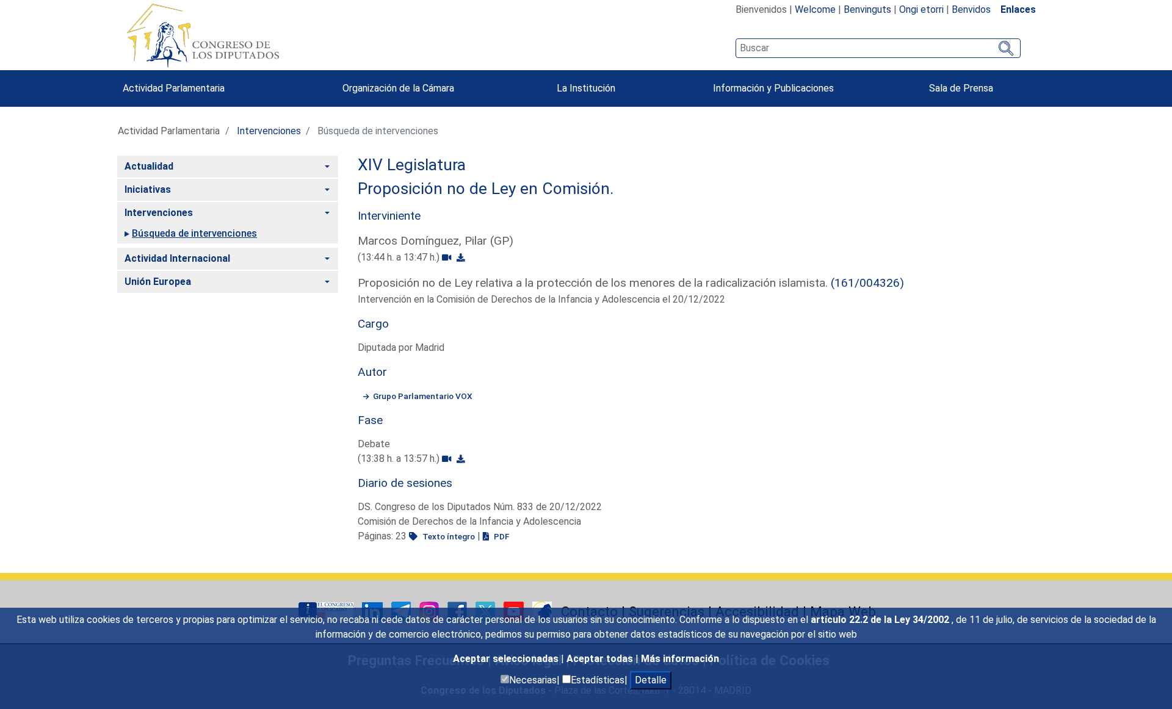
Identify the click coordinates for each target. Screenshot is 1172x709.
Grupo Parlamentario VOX (422, 396)
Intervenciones (269, 131)
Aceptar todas (600, 658)
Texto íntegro (448, 536)
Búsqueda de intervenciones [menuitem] (194, 233)
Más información (680, 658)
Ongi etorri (921, 9)
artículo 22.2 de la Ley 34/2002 (881, 619)
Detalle (651, 680)
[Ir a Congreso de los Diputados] (202, 35)
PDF (500, 536)
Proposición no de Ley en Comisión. (486, 188)
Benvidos (971, 9)
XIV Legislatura (412, 165)
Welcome (815, 9)
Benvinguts (867, 9)
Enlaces (1018, 9)
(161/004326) (867, 283)
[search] (878, 48)
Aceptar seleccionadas (507, 658)
